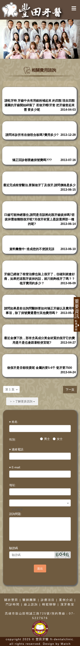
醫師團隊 (30, 599)
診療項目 (48, 599)
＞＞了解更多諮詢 (21, 401)
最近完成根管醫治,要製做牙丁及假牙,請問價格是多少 (39, 185)
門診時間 (13, 604)
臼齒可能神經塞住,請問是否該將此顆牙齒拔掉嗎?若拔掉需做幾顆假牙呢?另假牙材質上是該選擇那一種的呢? (39, 219)
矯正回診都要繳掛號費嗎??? (32, 160)
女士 (60, 438)
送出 (40, 568)
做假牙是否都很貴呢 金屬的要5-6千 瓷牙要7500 (39, 367)
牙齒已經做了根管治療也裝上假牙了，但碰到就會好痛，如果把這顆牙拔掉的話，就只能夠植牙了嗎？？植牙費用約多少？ (39, 278)
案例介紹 (66, 599)
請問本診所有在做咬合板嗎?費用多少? (32, 134)
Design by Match (57, 643)
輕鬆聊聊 (49, 604)
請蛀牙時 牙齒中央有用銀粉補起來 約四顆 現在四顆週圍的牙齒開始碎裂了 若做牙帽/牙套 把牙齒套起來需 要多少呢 (40, 105)
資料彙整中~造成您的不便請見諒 (31, 249)
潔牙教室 (67, 604)
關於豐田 (11, 599)
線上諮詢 (31, 604)
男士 (47, 438)
